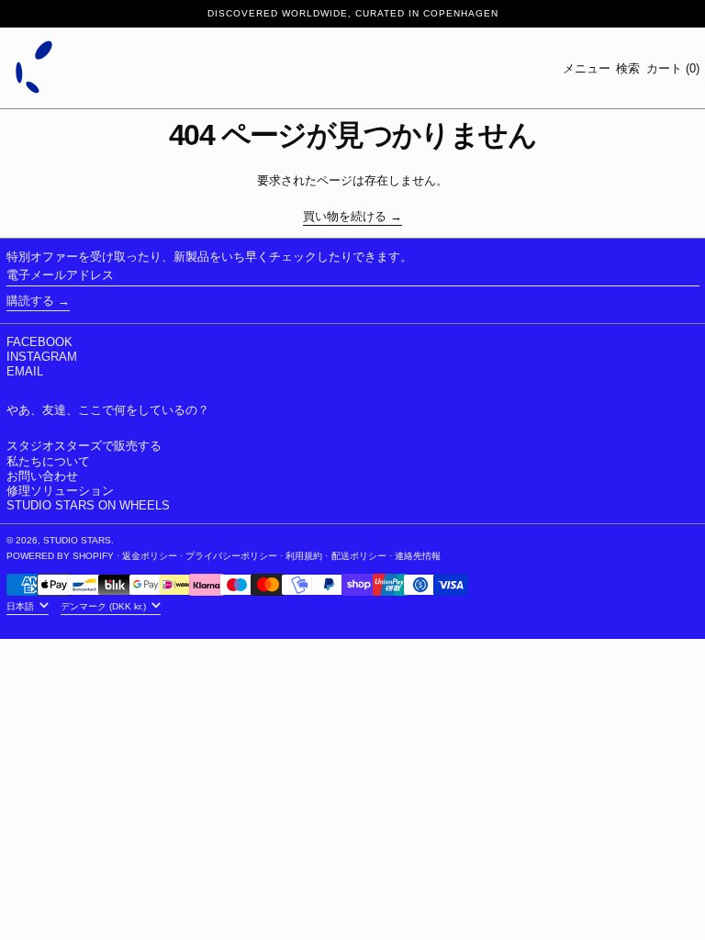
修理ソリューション (60, 491)
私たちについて (48, 461)
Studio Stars (77, 540)
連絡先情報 (418, 556)
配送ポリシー (358, 556)
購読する (30, 301)
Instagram (41, 357)
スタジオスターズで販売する (84, 446)
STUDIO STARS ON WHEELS (88, 505)
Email (24, 371)
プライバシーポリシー (231, 556)
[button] (628, 68)
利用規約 (303, 556)
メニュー (586, 68)
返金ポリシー (149, 556)
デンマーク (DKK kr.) (105, 606)
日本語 (21, 606)
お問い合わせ (42, 476)
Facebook (39, 342)
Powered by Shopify (60, 556)
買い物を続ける (344, 216)
